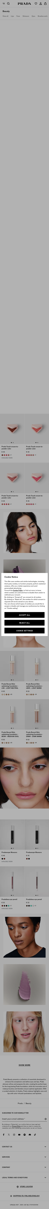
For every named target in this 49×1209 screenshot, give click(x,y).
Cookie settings (24, 631)
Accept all (24, 615)
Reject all (24, 623)
